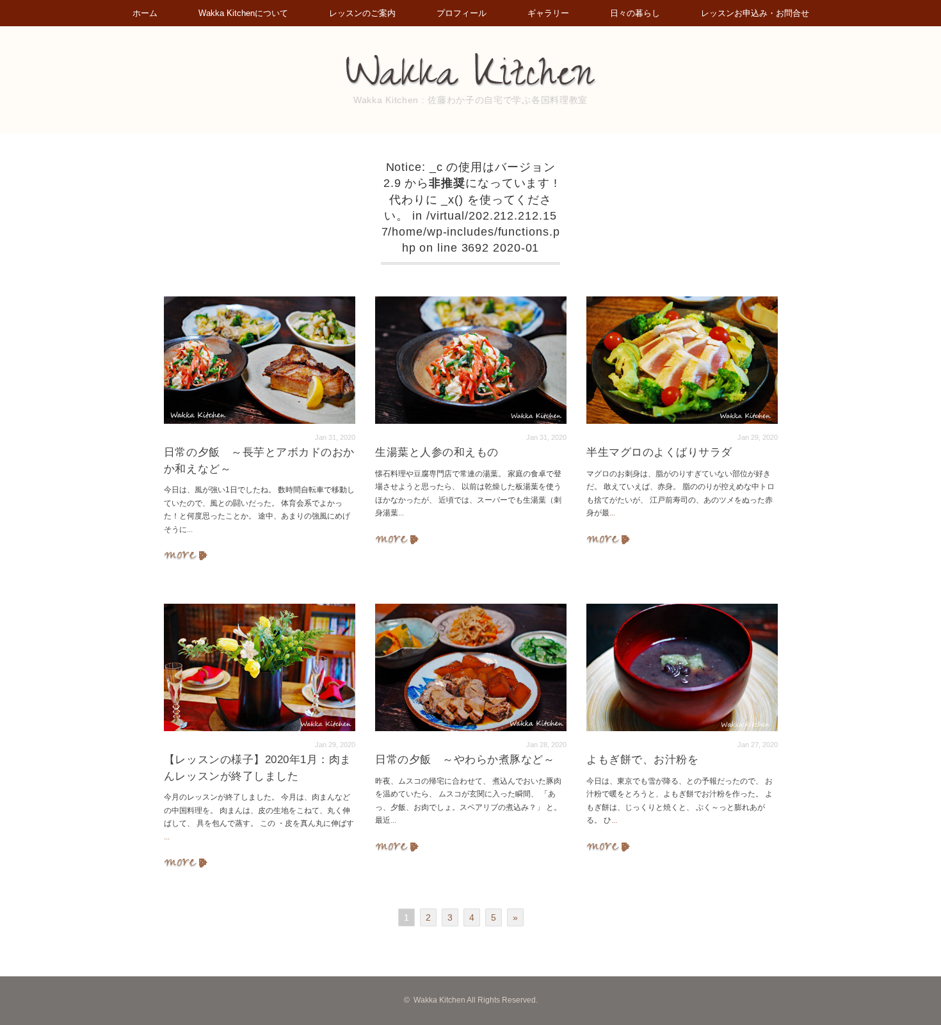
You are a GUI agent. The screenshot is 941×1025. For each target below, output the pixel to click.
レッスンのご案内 (362, 13)
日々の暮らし (635, 13)
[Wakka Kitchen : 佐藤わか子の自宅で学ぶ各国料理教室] (470, 59)
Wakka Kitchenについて (243, 13)
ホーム (145, 13)
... (190, 529)
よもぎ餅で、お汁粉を (642, 760)
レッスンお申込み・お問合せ (755, 13)
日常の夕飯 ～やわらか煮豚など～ (464, 760)
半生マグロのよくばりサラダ (659, 452)
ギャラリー (548, 13)
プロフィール (462, 13)
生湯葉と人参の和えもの (437, 452)
